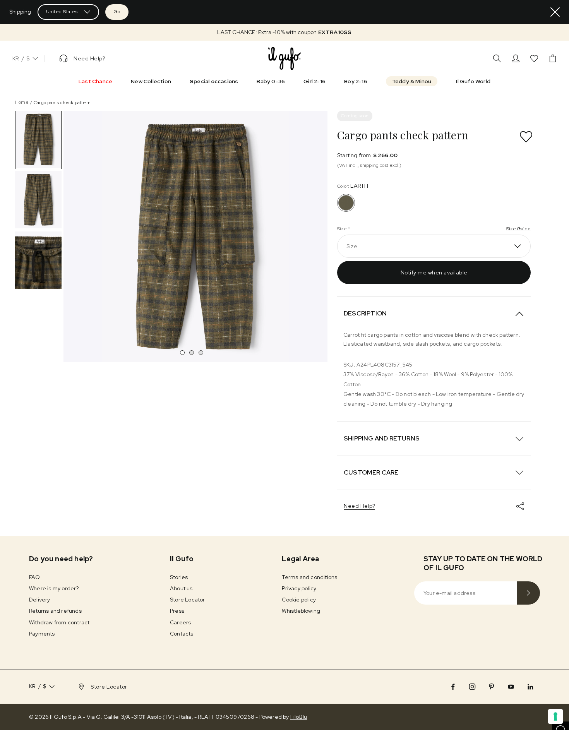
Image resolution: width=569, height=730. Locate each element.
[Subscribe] (528, 593)
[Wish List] (534, 58)
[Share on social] (520, 506)
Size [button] (351, 246)
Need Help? (359, 505)
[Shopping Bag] (553, 58)
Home (22, 102)
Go (117, 12)
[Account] (515, 58)
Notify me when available (434, 272)
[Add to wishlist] (526, 136)
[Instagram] (472, 686)
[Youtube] (511, 686)
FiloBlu (298, 716)
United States (62, 12)
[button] (284, 32)
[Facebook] (453, 686)
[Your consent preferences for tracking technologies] (555, 716)
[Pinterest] (491, 686)
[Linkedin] (530, 686)
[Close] (555, 12)
